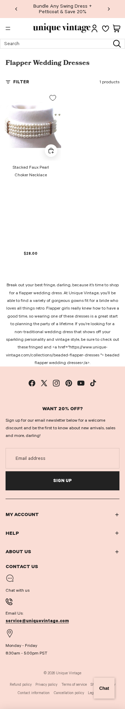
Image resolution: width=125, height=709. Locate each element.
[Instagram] (56, 383)
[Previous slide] (16, 9)
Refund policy (21, 684)
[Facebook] (32, 383)
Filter (21, 82)
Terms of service (74, 684)
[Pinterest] (69, 383)
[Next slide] (108, 9)
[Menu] (8, 28)
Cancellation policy (69, 692)
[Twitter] (44, 383)
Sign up (62, 480)
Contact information (34, 692)
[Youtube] (81, 383)
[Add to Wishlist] (52, 98)
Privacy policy (46, 684)
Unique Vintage (68, 673)
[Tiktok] (93, 383)
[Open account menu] (94, 28)
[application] (104, 688)
